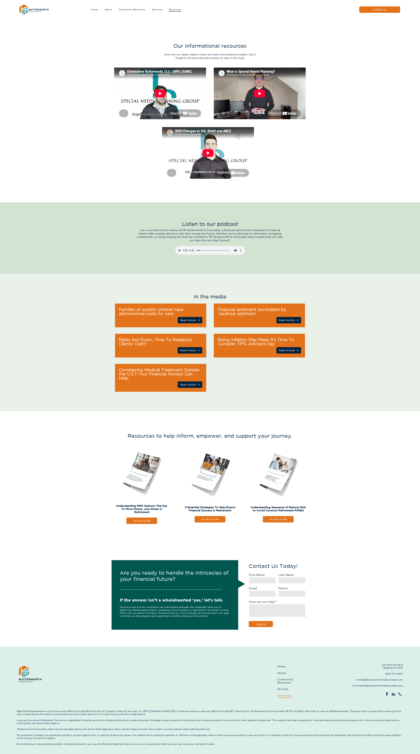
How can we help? (262, 601)
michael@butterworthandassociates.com (379, 679)
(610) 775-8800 (394, 673)
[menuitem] (94, 9)
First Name (257, 574)
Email (253, 588)
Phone (283, 588)
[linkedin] (393, 694)
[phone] (400, 694)
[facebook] (387, 694)
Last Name (286, 574)
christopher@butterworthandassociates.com (377, 685)
